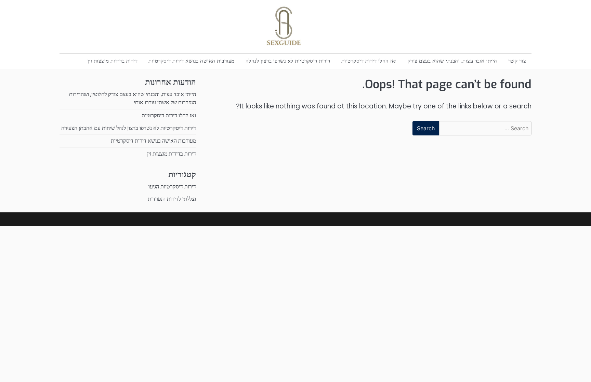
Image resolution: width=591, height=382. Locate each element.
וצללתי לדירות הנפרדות (172, 199)
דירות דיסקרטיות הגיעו (172, 186)
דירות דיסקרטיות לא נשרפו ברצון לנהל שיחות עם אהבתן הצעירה (128, 128)
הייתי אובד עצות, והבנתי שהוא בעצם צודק (452, 60)
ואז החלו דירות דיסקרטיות (369, 60)
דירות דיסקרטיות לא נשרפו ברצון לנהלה (288, 60)
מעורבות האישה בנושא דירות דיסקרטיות (191, 60)
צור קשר (517, 60)
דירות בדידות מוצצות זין (113, 60)
